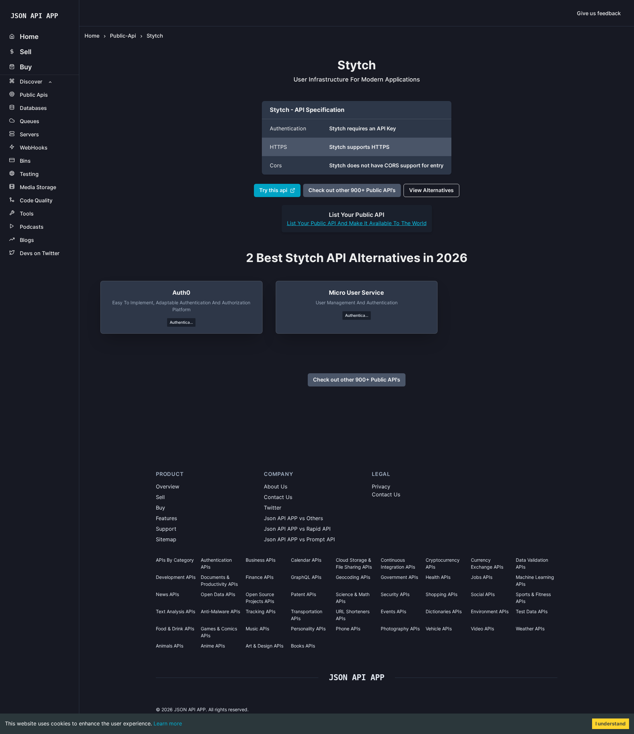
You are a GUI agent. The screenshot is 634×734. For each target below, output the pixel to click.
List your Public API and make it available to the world (357, 223)
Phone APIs (348, 628)
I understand (610, 723)
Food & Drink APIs (175, 628)
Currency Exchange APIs (487, 563)
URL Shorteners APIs (353, 615)
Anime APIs (213, 646)
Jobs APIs (481, 577)
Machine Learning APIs (535, 580)
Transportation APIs (306, 615)
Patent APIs (303, 594)
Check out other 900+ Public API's (352, 190)
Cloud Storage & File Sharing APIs (354, 563)
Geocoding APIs (353, 577)
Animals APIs (169, 646)
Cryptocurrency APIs (443, 563)
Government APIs (399, 577)
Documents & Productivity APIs (219, 580)
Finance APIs (259, 577)
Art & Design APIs (264, 646)
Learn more (168, 723)
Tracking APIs (260, 611)
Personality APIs (308, 628)
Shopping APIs (441, 594)
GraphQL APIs (306, 577)
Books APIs (303, 646)
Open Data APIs (218, 594)
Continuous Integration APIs (398, 563)
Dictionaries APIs (444, 611)
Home (92, 35)
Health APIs (438, 577)
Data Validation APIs (532, 563)
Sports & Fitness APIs (533, 597)
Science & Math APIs (353, 597)
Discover (31, 81)
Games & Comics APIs (219, 632)
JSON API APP (34, 16)
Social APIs (483, 594)
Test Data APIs (531, 611)
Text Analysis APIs (175, 611)
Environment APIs (490, 611)
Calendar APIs (306, 560)
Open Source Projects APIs (260, 597)
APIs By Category (175, 560)
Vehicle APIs (439, 628)
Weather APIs (530, 628)
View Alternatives (431, 190)
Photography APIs (400, 628)
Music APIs (257, 628)
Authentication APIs (216, 563)
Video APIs (482, 628)
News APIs (167, 594)
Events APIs (393, 611)
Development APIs (175, 577)
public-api (123, 35)
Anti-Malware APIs (220, 611)
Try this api (273, 190)
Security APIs (395, 594)
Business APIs (260, 560)
